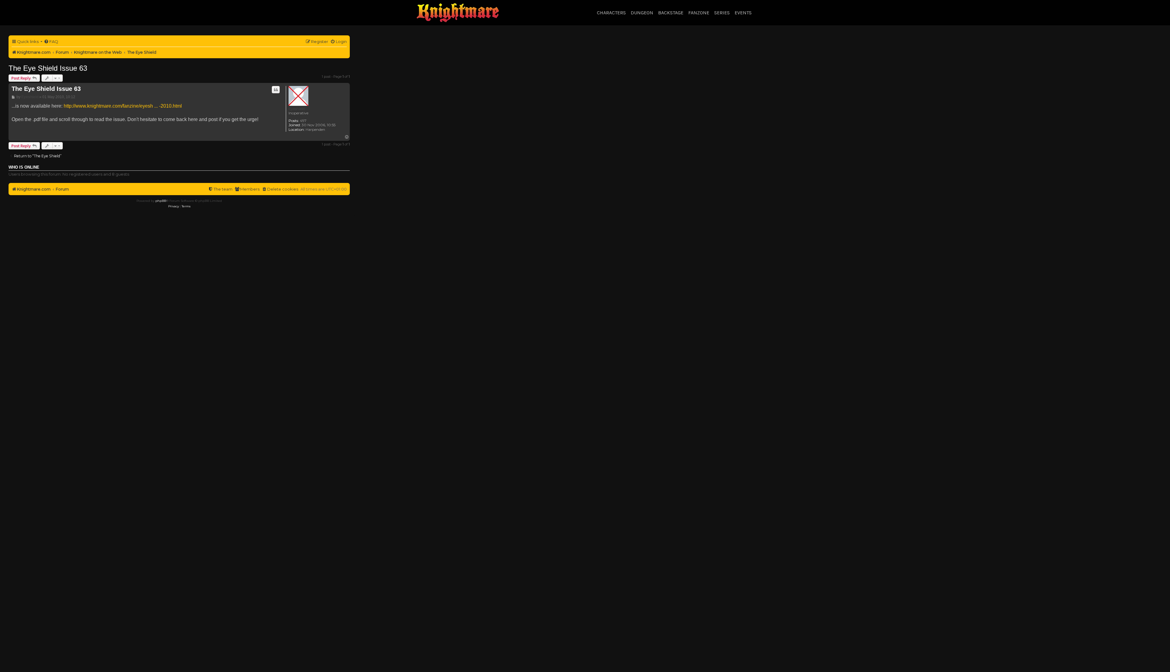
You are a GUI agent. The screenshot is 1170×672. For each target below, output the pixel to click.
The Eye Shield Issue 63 (48, 68)
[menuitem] (51, 41)
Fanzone (698, 13)
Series (722, 13)
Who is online (24, 167)
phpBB (160, 201)
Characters (611, 13)
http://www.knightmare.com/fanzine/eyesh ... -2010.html (123, 106)
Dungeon (642, 13)
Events (743, 13)
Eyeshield (297, 108)
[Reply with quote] (276, 89)
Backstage (670, 13)
